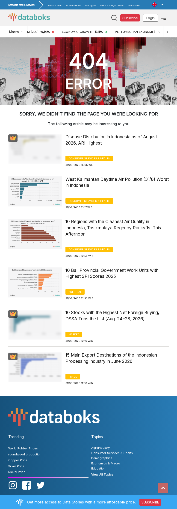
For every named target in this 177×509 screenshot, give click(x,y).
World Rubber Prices (23, 448)
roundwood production (24, 454)
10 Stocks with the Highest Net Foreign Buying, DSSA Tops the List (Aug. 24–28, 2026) (112, 315)
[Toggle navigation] (163, 18)
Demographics (101, 458)
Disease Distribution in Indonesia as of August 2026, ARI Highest (111, 140)
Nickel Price (16, 472)
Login (150, 18)
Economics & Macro (105, 463)
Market (73, 334)
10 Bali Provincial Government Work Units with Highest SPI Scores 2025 (111, 273)
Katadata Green (73, 5)
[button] (157, 4)
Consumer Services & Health (89, 158)
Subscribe (130, 18)
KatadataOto (133, 5)
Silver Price (16, 466)
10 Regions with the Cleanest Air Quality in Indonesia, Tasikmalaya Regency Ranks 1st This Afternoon (113, 227)
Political (75, 292)
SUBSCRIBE (150, 502)
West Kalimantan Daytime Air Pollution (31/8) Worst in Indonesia (117, 182)
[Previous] (159, 31)
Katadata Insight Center (112, 5)
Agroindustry (100, 447)
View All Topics (102, 474)
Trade (72, 376)
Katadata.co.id (55, 5)
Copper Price (17, 460)
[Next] (167, 31)
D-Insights (90, 5)
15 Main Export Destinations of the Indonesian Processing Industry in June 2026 (111, 358)
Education (98, 468)
